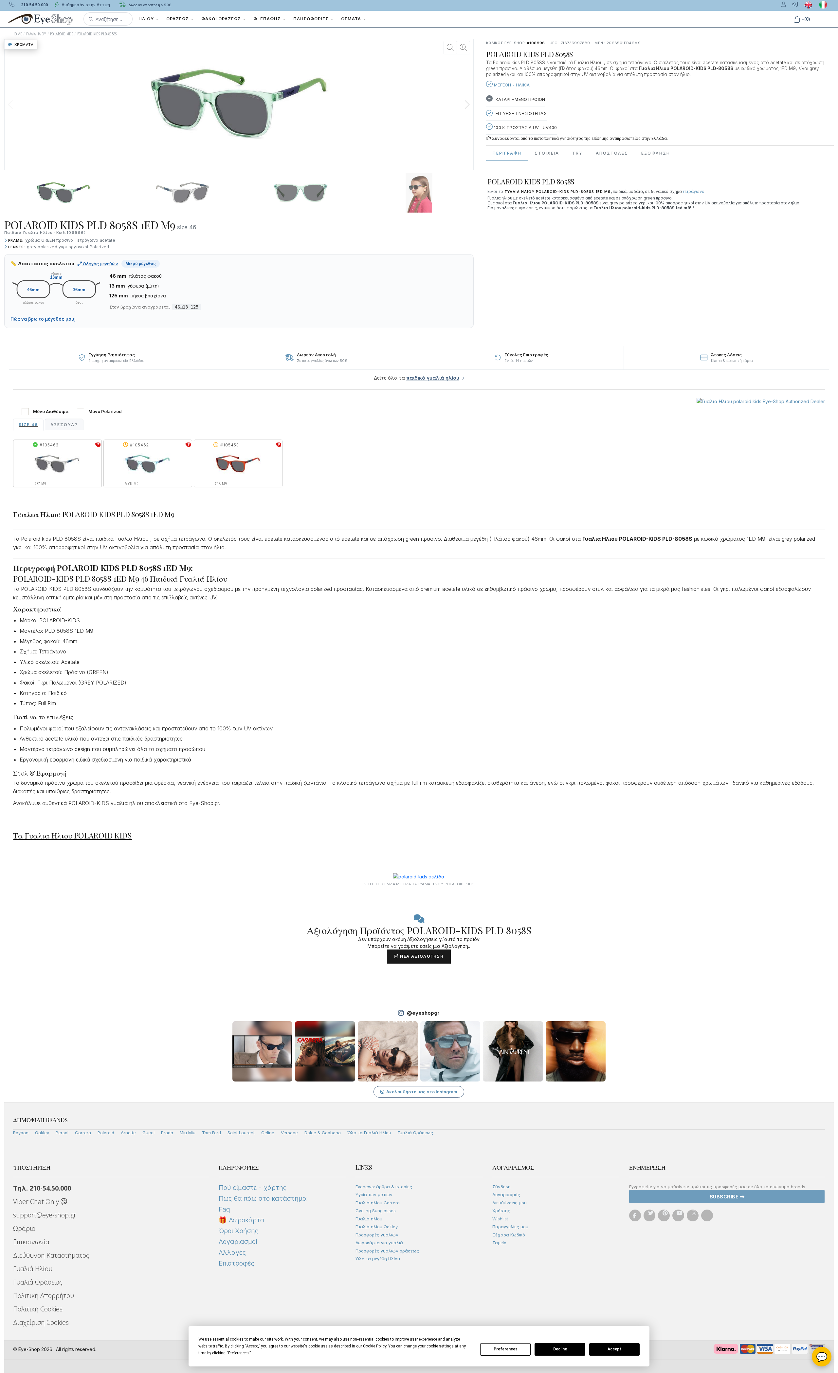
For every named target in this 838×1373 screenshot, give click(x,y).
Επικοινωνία (31, 1241)
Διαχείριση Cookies (41, 1322)
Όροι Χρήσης (238, 1231)
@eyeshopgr (423, 1013)
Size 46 (28, 424)
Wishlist (500, 1218)
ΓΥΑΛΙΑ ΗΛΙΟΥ (36, 34)
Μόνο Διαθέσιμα (50, 411)
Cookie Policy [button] (374, 1346)
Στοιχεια (547, 153)
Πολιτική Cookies (38, 1309)
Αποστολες (612, 153)
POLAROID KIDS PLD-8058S (97, 34)
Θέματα (351, 18)
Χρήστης (501, 1210)
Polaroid (106, 1132)
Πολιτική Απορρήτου (43, 1295)
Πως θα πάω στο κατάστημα (263, 1198)
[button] (108, 19)
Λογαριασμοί (238, 1242)
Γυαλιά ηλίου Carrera (377, 1202)
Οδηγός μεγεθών (100, 263)
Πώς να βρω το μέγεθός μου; (43, 319)
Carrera (83, 1132)
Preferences (506, 1349)
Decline (560, 1349)
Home (17, 34)
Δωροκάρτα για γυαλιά (379, 1242)
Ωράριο (24, 1228)
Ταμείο (499, 1242)
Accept (614, 1349)
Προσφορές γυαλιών (376, 1234)
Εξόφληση (655, 153)
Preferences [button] (238, 1353)
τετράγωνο (693, 191)
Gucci (148, 1132)
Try (577, 153)
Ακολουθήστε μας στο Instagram (421, 1091)
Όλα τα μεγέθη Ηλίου (377, 1258)
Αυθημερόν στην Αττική (85, 4)
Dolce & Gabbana (322, 1132)
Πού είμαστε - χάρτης (252, 1188)
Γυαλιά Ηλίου (32, 1268)
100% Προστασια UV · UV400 (525, 127)
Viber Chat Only (37, 1201)
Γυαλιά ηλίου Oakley (376, 1226)
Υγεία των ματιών (373, 1194)
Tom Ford (211, 1132)
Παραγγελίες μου (510, 1226)
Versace (289, 1132)
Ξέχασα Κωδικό (508, 1234)
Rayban (20, 1132)
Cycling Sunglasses (375, 1210)
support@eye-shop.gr (44, 1215)
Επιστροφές (236, 1263)
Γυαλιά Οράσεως (415, 1132)
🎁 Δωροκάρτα (241, 1220)
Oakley (42, 1132)
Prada (167, 1132)
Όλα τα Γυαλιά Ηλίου (369, 1132)
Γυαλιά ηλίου (368, 1218)
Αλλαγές (232, 1252)
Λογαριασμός (506, 1194)
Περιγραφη (507, 153)
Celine (267, 1132)
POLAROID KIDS (61, 34)
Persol (62, 1132)
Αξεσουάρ (64, 424)
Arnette (128, 1132)
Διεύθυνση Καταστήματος (51, 1255)
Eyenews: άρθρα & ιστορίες (383, 1186)
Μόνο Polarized (105, 411)
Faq (224, 1209)
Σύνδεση (501, 1186)
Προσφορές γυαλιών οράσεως (387, 1250)
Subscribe (725, 1196)
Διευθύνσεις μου (509, 1202)
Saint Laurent (241, 1132)
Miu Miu (187, 1132)
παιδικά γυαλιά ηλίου (432, 378)
